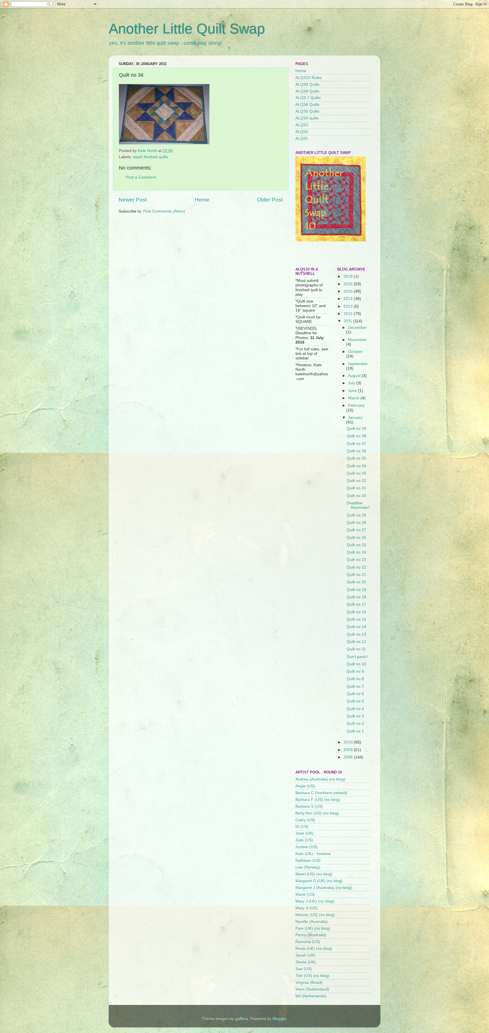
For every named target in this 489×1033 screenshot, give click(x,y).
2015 (349, 291)
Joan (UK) (304, 833)
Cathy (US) (305, 820)
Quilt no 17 (356, 604)
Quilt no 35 (356, 458)
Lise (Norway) (307, 867)
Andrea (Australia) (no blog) (320, 779)
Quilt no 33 (356, 473)
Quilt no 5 (355, 701)
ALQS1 (301, 138)
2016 (349, 284)
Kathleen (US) (308, 860)
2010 (349, 742)
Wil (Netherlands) (311, 996)
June (353, 391)
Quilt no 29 (356, 515)
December (357, 327)
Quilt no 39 (356, 429)
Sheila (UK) (305, 962)
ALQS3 (301, 125)
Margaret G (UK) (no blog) (319, 881)
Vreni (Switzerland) (312, 989)
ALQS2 (301, 132)
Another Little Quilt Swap (187, 29)
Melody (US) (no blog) (315, 915)
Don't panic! (357, 657)
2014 (349, 299)
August (355, 376)
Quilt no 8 (355, 679)
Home (202, 200)
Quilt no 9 (355, 671)
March (354, 398)
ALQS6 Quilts (307, 104)
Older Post (270, 200)
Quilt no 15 (356, 619)
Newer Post (133, 200)
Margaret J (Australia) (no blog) (323, 888)
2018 (349, 276)
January (355, 417)
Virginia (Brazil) (309, 982)
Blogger (279, 1019)
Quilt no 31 (356, 488)
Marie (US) (305, 894)
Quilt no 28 (356, 522)
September (358, 364)
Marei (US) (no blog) (313, 874)
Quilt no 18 (356, 597)
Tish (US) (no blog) (312, 976)
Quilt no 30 (356, 496)
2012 (349, 314)
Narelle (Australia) (311, 922)
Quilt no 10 (356, 664)
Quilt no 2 (355, 723)
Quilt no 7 (355, 686)
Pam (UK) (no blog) (312, 928)
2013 (349, 306)
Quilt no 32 (356, 481)
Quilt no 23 (356, 560)
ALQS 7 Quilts (308, 98)
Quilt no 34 (356, 466)
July (352, 383)
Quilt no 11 (356, 649)
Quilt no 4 (355, 709)
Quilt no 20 (356, 582)
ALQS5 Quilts (307, 111)
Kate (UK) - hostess (313, 854)
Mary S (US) (306, 908)
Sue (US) (303, 969)
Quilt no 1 (355, 731)
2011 (348, 321)
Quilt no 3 (355, 716)
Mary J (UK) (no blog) (314, 901)
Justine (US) (306, 847)
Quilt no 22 (356, 567)
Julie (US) (304, 840)
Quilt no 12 (356, 642)
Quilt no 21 (356, 575)
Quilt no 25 (356, 545)
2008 (349, 757)
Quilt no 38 (356, 436)
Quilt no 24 (356, 552)
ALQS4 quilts (307, 118)
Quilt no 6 (355, 694)
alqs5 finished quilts (150, 157)
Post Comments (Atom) (164, 211)
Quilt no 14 (356, 627)
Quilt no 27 (356, 530)
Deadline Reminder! (358, 505)
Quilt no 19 (356, 590)
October (355, 352)
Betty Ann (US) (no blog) (317, 813)
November (357, 340)
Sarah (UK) (305, 955)
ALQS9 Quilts (307, 84)
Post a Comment (141, 177)
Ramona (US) (307, 942)
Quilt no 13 (356, 634)
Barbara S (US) (309, 806)
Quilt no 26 (356, 537)
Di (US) (301, 826)
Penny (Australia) (310, 935)
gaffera (241, 1019)
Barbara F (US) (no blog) (317, 800)
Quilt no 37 (356, 444)
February (356, 405)
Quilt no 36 (356, 451)
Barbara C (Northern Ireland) (321, 793)
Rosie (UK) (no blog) (313, 948)
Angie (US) (305, 786)
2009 (349, 750)
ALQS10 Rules (308, 78)
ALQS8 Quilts (307, 91)
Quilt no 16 (356, 612)
